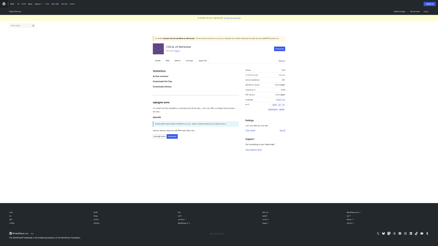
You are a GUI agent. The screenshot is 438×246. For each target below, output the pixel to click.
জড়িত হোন (265, 212)
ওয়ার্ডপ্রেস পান (430, 4)
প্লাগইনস (96, 219)
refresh (281, 109)
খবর (10, 216)
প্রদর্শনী (96, 212)
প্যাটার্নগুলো (96, 223)
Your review (250, 130)
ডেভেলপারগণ (181, 219)
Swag (265, 223)
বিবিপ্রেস (350, 219)
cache (274, 105)
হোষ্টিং (10, 219)
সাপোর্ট (179, 216)
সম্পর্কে (11, 212)
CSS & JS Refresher (178, 47)
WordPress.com (354, 212)
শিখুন (179, 212)
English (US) (280, 100)
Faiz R (177, 51)
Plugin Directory (15, 11)
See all (282, 130)
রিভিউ (167, 61)
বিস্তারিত (158, 61)
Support (282, 61)
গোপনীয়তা (11, 223)
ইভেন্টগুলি (264, 216)
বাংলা (32, 234)
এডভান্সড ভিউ (202, 61)
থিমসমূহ (96, 216)
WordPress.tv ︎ (184, 223)
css (279, 105)
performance (273, 109)
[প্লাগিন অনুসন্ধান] (33, 25)
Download (280, 49)
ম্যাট (349, 216)
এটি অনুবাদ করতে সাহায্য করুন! (232, 18)
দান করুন (265, 219)
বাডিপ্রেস (350, 223)
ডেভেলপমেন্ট (189, 61)
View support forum (253, 150)
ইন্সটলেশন (177, 61)
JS (283, 105)
